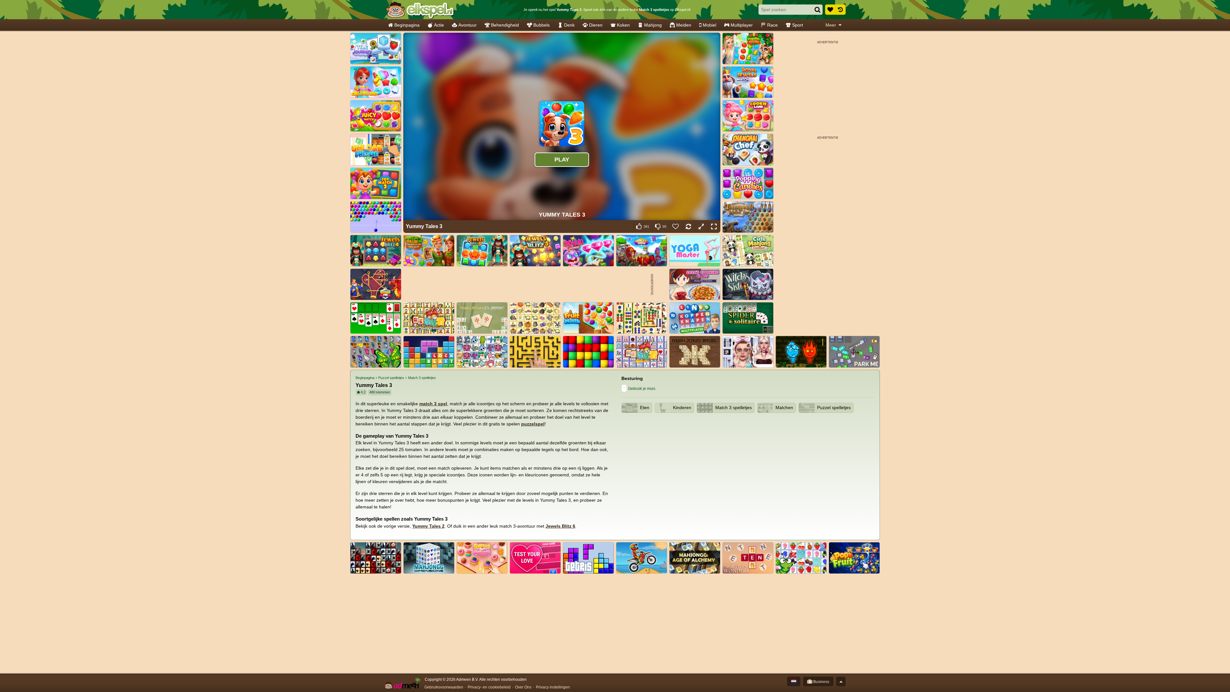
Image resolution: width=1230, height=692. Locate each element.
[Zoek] (817, 9)
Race (772, 25)
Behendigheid (505, 25)
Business (820, 682)
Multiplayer (742, 25)
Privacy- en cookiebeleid (489, 687)
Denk (569, 25)
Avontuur (467, 25)
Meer (830, 25)
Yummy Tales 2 (428, 526)
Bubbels (541, 25)
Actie (439, 25)
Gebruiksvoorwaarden (443, 687)
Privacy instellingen (553, 687)
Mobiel (709, 25)
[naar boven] (841, 681)
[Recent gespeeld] (840, 9)
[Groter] (701, 226)
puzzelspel (533, 423)
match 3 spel (433, 403)
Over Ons (523, 687)
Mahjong (653, 25)
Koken (623, 25)
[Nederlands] (793, 681)
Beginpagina (407, 25)
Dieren (596, 25)
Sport (797, 25)
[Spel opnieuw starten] (688, 226)
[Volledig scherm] (714, 226)
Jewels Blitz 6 (560, 526)
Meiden (683, 25)
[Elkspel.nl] (419, 9)
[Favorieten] (830, 9)
